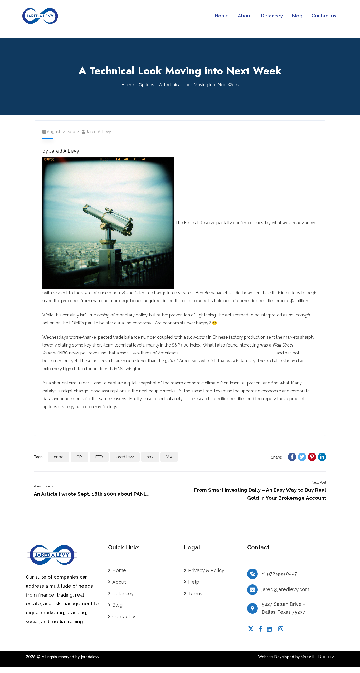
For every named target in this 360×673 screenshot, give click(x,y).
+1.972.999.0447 (279, 573)
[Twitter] (302, 457)
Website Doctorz (317, 656)
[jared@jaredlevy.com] (252, 589)
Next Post (319, 482)
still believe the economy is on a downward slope (227, 352)
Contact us (124, 616)
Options (146, 84)
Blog (117, 605)
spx (150, 457)
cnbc (59, 457)
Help (193, 582)
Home (127, 84)
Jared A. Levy (98, 131)
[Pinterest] (312, 457)
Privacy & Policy (206, 570)
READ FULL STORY (62, 420)
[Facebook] (292, 457)
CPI (79, 457)
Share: (276, 457)
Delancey (123, 593)
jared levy (125, 457)
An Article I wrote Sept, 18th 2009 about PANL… (91, 494)
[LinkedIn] (322, 457)
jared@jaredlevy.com (285, 589)
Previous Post (44, 486)
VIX (169, 457)
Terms (195, 593)
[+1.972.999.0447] (252, 574)
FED (99, 457)
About (119, 582)
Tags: (38, 457)
